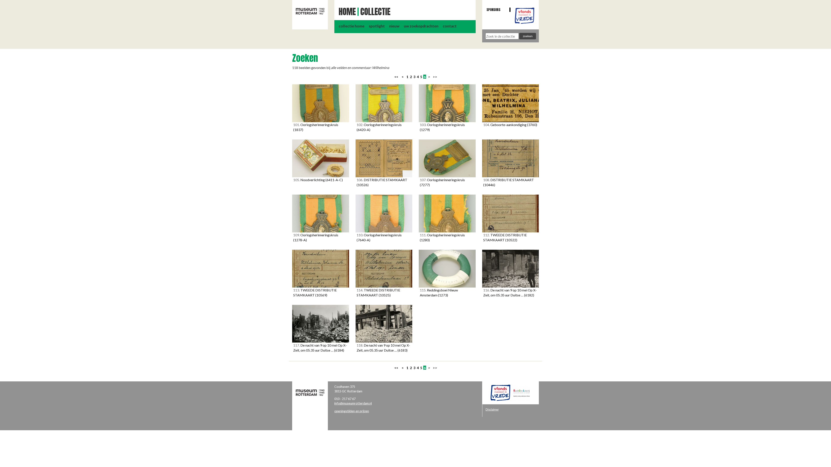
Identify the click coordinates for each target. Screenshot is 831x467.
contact (450, 26)
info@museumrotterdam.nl (353, 403)
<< (396, 77)
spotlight (377, 26)
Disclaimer (492, 409)
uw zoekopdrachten (421, 26)
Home (347, 11)
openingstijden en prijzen (351, 411)
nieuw (394, 26)
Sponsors (493, 9)
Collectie (375, 11)
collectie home (351, 26)
